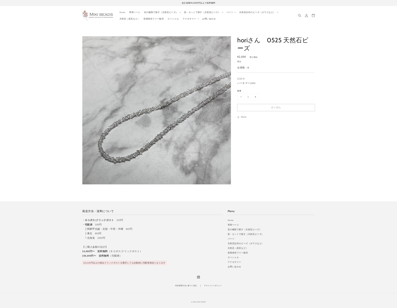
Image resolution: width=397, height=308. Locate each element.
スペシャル (233, 257)
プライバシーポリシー (213, 285)
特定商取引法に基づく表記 (186, 285)
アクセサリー (234, 262)
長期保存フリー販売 (238, 252)
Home (231, 220)
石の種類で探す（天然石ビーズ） (245, 229)
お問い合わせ (234, 266)
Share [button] (244, 116)
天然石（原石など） (238, 248)
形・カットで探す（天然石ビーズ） (246, 234)
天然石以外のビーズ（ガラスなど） (246, 243)
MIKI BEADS (201, 302)
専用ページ (233, 224)
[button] (299, 15)
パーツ (231, 238)
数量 (239, 91)
